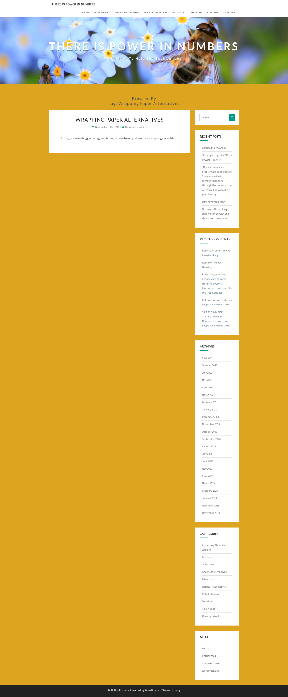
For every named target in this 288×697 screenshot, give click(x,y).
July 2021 (207, 372)
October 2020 (209, 431)
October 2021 (209, 365)
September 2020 (211, 439)
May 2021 (207, 380)
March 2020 (208, 483)
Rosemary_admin (136, 126)
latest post (230, 12)
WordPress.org (210, 670)
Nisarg (176, 690)
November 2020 (211, 424)
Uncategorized (210, 616)
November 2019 (211, 512)
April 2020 (207, 476)
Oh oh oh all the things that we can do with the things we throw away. (215, 213)
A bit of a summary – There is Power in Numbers (213, 316)
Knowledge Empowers (127, 12)
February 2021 (210, 402)
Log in (205, 648)
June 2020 (207, 461)
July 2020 (207, 453)
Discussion (178, 12)
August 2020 (209, 446)
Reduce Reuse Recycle (156, 12)
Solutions (212, 12)
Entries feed (209, 655)
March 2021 (208, 394)
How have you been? (213, 201)
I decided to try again (214, 147)
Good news (208, 564)
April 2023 (207, 358)
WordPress (152, 690)
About (85, 12)
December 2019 (211, 505)
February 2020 (210, 490)
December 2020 (211, 416)
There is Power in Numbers (73, 4)
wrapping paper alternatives (120, 120)
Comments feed (211, 663)
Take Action (196, 12)
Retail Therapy (102, 12)
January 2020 (209, 498)
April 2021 (207, 387)
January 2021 (209, 409)
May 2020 (207, 468)
